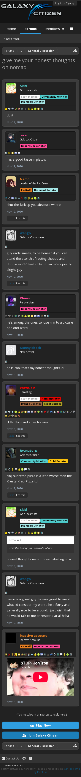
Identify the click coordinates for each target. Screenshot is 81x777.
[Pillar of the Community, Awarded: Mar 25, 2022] (6, 199)
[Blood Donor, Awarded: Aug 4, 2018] (9, 153)
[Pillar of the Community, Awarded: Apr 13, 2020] (64, 412)
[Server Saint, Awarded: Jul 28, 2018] (19, 412)
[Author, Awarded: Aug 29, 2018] (74, 412)
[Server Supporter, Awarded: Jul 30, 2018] (35, 109)
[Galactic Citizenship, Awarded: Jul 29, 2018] (41, 109)
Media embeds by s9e (51, 768)
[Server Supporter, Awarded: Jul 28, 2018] (15, 412)
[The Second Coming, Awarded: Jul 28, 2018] (12, 412)
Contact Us (12, 758)
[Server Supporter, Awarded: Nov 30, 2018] (28, 316)
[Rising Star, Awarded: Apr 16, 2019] (15, 109)
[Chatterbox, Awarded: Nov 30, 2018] (38, 316)
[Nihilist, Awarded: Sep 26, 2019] (22, 199)
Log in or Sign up (65, 3)
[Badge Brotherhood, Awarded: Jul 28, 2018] (35, 412)
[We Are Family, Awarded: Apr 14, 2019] (25, 655)
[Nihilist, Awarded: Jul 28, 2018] (45, 412)
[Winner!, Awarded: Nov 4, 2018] (12, 655)
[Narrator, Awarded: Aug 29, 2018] (71, 412)
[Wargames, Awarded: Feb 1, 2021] (9, 316)
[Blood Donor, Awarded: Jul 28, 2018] (64, 655)
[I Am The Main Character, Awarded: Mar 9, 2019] (6, 655)
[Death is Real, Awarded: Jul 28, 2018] (48, 655)
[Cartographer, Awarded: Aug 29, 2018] (15, 416)
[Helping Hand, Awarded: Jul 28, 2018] (38, 412)
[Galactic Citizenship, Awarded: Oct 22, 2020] (6, 247)
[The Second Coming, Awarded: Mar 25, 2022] (19, 199)
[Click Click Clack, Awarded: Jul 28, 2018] (19, 153)
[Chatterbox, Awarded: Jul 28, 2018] (15, 153)
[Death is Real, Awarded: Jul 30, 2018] (25, 109)
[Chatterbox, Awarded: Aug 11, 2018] (41, 655)
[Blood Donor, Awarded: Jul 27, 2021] (12, 470)
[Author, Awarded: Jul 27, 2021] (15, 470)
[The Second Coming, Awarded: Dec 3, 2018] (32, 655)
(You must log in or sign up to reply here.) (41, 714)
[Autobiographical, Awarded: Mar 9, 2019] (67, 412)
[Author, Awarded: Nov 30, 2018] (19, 316)
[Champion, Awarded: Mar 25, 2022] (15, 199)
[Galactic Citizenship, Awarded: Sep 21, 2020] (6, 362)
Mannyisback (30, 347)
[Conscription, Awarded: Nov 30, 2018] (15, 316)
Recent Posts (11, 38)
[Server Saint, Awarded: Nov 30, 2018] (25, 316)
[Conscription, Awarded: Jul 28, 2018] (61, 412)
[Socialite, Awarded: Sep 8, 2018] (45, 316)
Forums (31, 28)
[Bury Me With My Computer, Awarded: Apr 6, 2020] (19, 655)
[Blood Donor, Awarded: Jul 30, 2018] (28, 109)
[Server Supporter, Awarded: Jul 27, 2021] (22, 470)
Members (52, 28)
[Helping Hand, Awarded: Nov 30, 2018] (22, 316)
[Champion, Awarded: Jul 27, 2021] (6, 470)
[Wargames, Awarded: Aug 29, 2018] (12, 416)
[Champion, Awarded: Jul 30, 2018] (22, 109)
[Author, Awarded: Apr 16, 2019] (12, 109)
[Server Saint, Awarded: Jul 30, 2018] (32, 109)
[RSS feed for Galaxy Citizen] (30, 758)
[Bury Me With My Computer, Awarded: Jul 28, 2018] (12, 153)
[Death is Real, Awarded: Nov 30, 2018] (12, 316)
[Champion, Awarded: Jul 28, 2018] (41, 412)
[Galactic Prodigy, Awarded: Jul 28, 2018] (22, 412)
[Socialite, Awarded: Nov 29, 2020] (9, 109)
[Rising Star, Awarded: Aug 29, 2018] (9, 416)
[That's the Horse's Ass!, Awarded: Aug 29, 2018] (19, 416)
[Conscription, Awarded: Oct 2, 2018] (25, 199)
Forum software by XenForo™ (18, 768)
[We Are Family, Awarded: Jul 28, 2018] (58, 412)
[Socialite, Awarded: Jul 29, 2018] (9, 412)
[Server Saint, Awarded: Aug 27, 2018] (35, 655)
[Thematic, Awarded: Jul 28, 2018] (51, 412)
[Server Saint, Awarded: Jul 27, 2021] (19, 470)
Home (11, 28)
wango (25, 233)
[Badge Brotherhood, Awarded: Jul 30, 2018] (19, 109)
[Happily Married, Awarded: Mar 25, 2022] (9, 199)
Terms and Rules (13, 765)
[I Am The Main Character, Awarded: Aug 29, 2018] (6, 416)
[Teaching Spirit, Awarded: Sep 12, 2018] (41, 316)
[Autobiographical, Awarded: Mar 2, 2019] (28, 655)
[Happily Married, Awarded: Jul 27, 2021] (6, 316)
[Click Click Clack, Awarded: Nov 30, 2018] (35, 316)
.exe (11, 218)
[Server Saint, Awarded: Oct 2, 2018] (32, 199)
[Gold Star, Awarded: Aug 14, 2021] (6, 109)
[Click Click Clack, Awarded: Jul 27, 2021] (25, 470)
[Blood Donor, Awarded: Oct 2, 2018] (28, 199)
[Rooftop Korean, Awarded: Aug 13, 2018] (15, 655)
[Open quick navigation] (75, 50)
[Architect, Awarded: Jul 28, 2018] (54, 412)
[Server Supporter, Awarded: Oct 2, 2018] (35, 199)
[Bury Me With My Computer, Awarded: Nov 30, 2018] (32, 316)
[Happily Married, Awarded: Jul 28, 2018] (48, 412)
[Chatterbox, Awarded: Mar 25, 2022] (12, 199)
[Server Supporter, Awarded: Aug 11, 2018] (38, 655)
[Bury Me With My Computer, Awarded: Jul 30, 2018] (38, 109)
